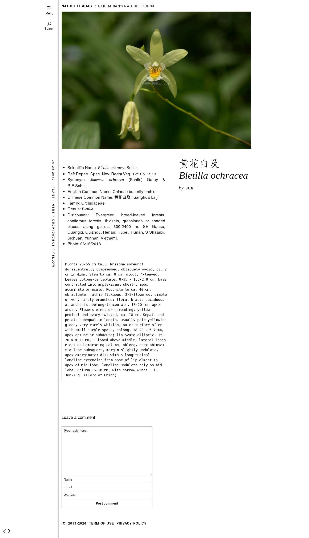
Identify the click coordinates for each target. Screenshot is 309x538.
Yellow (53, 260)
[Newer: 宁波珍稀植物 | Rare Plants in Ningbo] (4, 531)
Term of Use (101, 523)
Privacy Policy (131, 523)
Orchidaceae (53, 233)
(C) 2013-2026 (74, 523)
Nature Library (77, 6)
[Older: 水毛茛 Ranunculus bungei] (9, 531)
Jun (190, 188)
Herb (53, 209)
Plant (53, 192)
